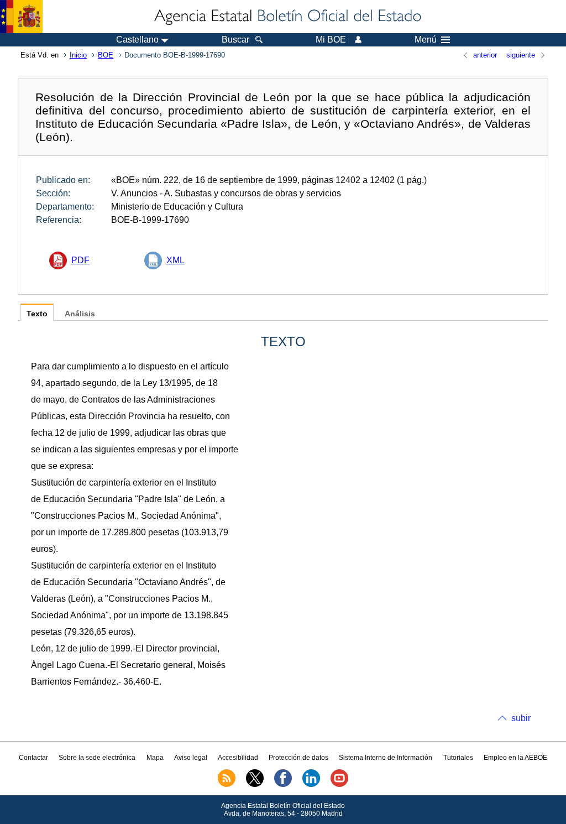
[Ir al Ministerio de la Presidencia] (21, 16)
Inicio (78, 55)
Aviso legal (190, 758)
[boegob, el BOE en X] (255, 785)
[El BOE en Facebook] (283, 785)
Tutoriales (458, 758)
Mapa (155, 758)
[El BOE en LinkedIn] (311, 785)
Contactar (33, 758)
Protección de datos (298, 758)
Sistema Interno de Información (385, 758)
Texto (37, 314)
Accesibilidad (238, 758)
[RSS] (226, 785)
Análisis (80, 314)
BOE (105, 55)
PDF (80, 260)
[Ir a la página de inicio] (287, 16)
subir (521, 718)
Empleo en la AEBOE (515, 758)
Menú (426, 39)
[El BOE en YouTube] (339, 785)
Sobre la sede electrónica (97, 758)
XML (175, 260)
